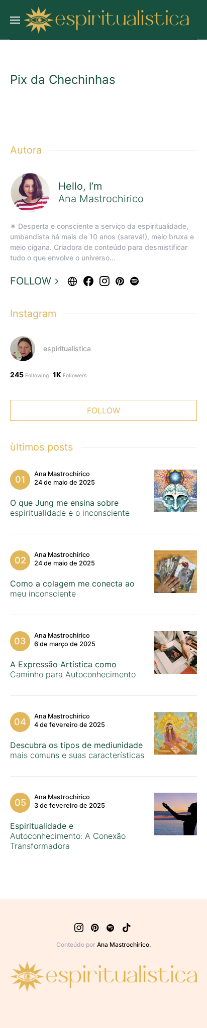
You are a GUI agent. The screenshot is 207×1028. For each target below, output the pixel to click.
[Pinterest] (94, 927)
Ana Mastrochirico (62, 474)
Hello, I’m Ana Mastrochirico (101, 192)
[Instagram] (78, 927)
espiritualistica (67, 348)
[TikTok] (126, 927)
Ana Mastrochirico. (124, 944)
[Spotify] (110, 927)
